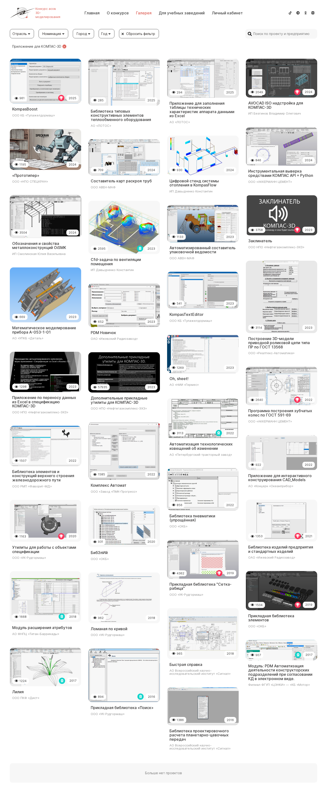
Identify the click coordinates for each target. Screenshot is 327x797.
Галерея (144, 13)
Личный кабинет (227, 13)
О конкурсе (118, 13)
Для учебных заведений (182, 13)
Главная (92, 13)
